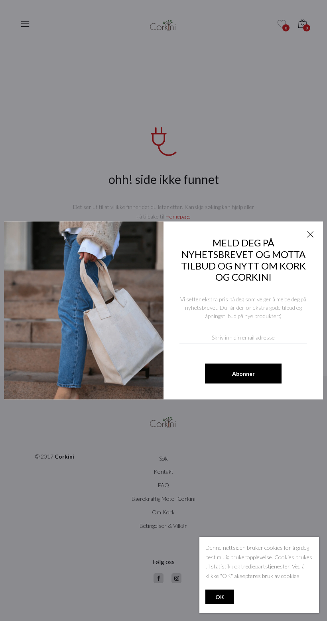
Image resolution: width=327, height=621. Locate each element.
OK (219, 597)
